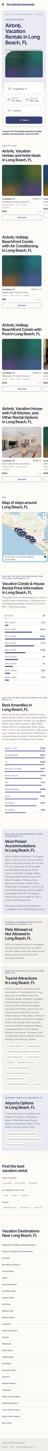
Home (7, 14)
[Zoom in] (45, 515)
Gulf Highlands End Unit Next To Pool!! (18, 202)
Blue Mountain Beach (11, 1265)
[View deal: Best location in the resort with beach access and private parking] (21, 442)
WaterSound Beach (10, 1403)
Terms (12, 1447)
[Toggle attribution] (45, 556)
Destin (4, 1278)
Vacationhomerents (21, 4)
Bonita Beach (7, 1350)
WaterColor (6, 1344)
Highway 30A (8, 1311)
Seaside (5, 1337)
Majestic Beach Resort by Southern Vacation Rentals (24, 292)
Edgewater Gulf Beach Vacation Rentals (18, 1245)
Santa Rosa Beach (9, 1330)
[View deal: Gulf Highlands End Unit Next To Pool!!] (21, 180)
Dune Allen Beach (9, 1284)
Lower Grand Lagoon (11, 1410)
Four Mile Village (9, 1291)
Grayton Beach (8, 1298)
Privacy (5, 1447)
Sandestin (6, 1324)
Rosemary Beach (9, 1370)
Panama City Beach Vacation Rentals (17, 1251)
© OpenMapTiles (21, 557)
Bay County (7, 1423)
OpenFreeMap (9, 557)
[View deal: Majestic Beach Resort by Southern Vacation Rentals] (21, 270)
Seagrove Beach (9, 1383)
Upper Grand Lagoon (11, 1416)
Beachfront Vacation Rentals (22, 14)
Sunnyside (6, 1390)
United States (40, 14)
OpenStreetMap (9, 559)
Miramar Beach (8, 1317)
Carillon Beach (8, 1357)
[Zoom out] (45, 519)
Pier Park (6, 1258)
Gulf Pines (6, 1304)
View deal (22, 217)
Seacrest (6, 1377)
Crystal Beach (8, 1271)
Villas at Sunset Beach (11, 1396)
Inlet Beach (6, 1363)
